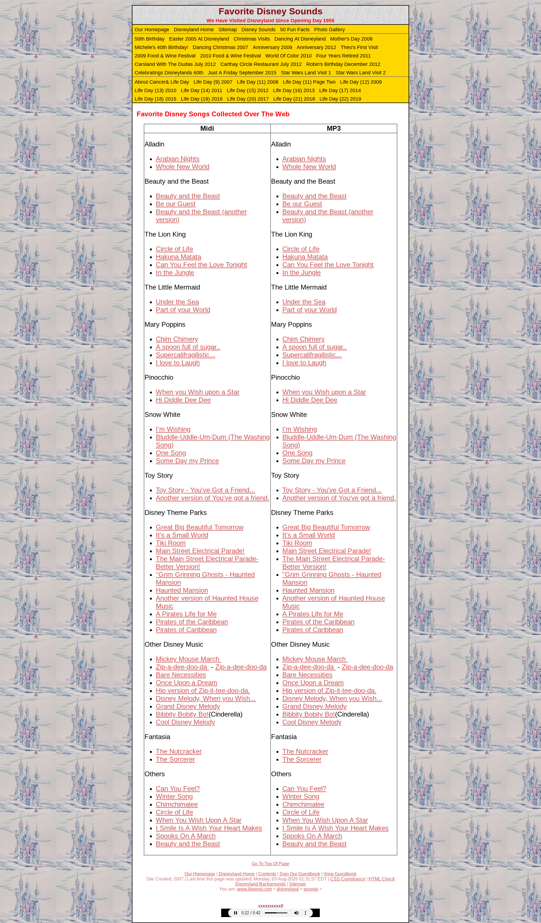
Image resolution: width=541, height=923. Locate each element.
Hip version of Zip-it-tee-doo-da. (203, 690)
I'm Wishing (173, 429)
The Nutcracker (179, 751)
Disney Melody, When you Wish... (206, 698)
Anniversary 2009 (272, 47)
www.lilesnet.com (254, 889)
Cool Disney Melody (185, 722)
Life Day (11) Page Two (309, 82)
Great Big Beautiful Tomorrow (199, 527)
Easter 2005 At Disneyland (199, 39)
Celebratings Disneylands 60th (169, 72)
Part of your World (183, 309)
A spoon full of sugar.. (188, 347)
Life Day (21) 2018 (294, 99)
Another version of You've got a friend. (212, 498)
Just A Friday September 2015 (242, 72)
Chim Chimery (177, 339)
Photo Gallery (329, 29)
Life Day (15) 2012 (248, 90)
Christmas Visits (252, 39)
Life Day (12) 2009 (361, 82)
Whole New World (182, 166)
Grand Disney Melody (188, 706)
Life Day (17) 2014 (340, 90)
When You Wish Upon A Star (198, 820)
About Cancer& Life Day (162, 82)
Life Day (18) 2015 (155, 99)
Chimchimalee (177, 804)
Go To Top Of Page (270, 863)
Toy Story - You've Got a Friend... (205, 490)
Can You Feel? (178, 788)
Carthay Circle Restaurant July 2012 (261, 64)
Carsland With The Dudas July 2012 (175, 64)
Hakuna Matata (178, 257)
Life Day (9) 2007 (213, 82)
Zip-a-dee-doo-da (182, 667)
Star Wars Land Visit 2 (361, 72)
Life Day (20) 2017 (248, 99)
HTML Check (382, 879)
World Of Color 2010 (288, 56)
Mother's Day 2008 (351, 39)
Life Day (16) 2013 (294, 90)
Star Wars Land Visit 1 (306, 72)
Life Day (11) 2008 (257, 82)
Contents (267, 873)
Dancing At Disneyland (300, 39)
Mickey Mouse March (188, 659)
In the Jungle (175, 272)
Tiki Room (171, 543)
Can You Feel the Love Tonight (201, 264)
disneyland (288, 889)
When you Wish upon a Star (198, 392)
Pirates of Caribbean (186, 629)
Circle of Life (174, 249)
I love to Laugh (178, 362)
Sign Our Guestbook (300, 873)
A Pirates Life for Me (186, 614)
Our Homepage (152, 29)
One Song (171, 453)
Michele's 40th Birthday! (161, 47)
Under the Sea (177, 302)
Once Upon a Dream (186, 682)
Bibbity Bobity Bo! (182, 714)
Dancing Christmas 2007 (220, 47)
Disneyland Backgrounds (260, 884)
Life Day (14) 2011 (201, 90)
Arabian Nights (177, 159)
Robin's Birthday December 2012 (343, 64)
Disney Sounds (258, 29)
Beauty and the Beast (188, 196)
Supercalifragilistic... (185, 355)
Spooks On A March (186, 836)
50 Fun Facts (295, 29)
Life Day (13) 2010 (155, 90)
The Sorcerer (175, 759)
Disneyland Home (194, 29)
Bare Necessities (181, 675)
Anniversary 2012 (316, 47)
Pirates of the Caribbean (192, 622)
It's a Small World (182, 535)
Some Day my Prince (187, 460)
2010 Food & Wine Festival (230, 56)
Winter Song (174, 796)
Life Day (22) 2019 (340, 99)
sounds (310, 889)
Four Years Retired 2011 (343, 56)
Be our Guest (176, 204)
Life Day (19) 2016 (202, 99)
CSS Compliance (347, 879)
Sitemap (227, 29)
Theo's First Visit (359, 47)
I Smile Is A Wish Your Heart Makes (209, 828)
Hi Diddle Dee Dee (183, 400)
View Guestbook (339, 873)
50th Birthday (150, 39)
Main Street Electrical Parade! (200, 551)
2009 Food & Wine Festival (165, 56)
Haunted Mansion (182, 590)
